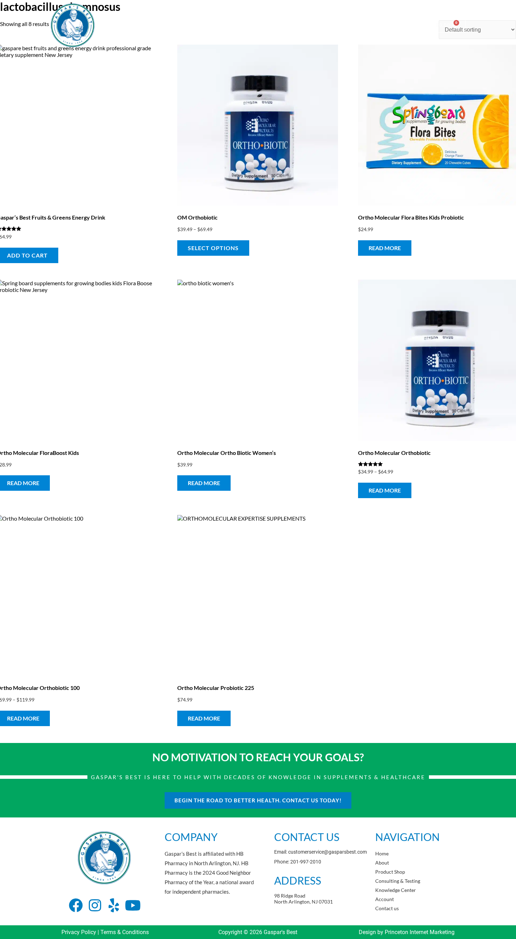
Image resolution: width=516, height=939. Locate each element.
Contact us (401, 25)
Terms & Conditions (124, 932)
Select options (213, 247)
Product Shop (216, 25)
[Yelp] (114, 905)
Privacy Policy (78, 932)
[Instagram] (95, 905)
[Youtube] (133, 905)
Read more (385, 247)
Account (367, 25)
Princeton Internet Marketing (420, 932)
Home (155, 25)
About (181, 25)
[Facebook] (76, 905)
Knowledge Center (324, 25)
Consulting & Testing (267, 25)
